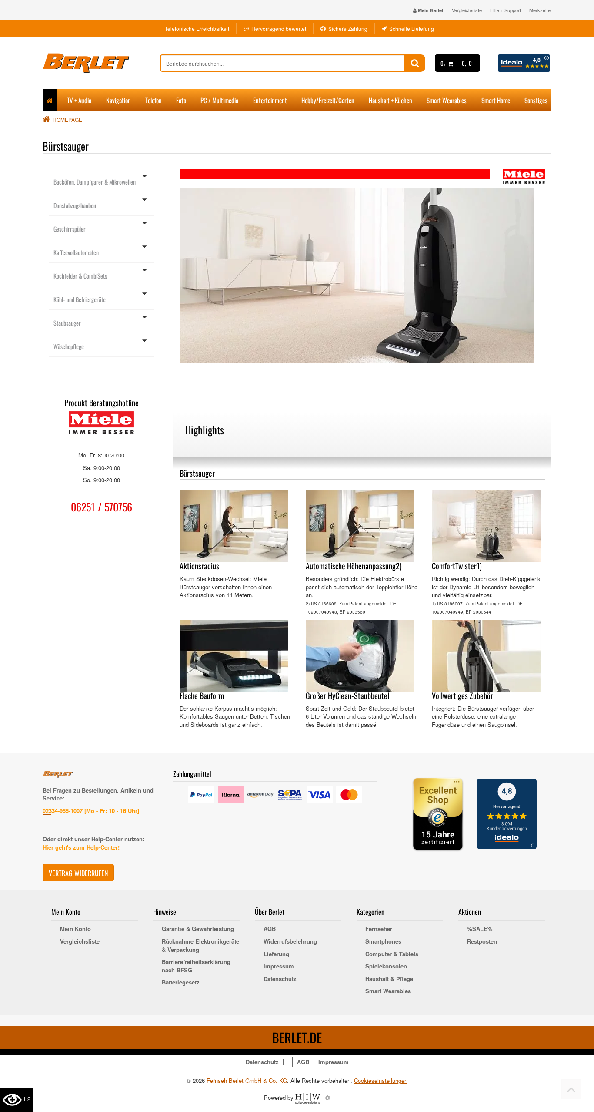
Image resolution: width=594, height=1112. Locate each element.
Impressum (279, 966)
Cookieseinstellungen (380, 1081)
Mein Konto (75, 929)
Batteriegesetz (181, 982)
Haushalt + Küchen (390, 100)
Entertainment (270, 100)
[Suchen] (415, 63)
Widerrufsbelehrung (290, 941)
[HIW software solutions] (308, 1097)
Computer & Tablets (391, 954)
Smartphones (383, 941)
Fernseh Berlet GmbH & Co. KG (247, 1080)
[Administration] (327, 1097)
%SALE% (480, 929)
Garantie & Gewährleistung (198, 929)
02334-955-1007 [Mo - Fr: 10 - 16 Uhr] (91, 810)
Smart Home (495, 100)
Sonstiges (535, 100)
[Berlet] (101, 63)
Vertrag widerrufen (78, 873)
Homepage (67, 119)
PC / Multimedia (219, 100)
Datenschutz (280, 979)
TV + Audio (79, 100)
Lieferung (276, 954)
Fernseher (378, 929)
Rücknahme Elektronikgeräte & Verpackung (200, 945)
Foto (181, 100)
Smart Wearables (447, 100)
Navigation (118, 100)
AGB (270, 929)
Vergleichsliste (467, 10)
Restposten (482, 941)
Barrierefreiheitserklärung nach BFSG (196, 966)
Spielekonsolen (386, 966)
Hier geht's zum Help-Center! (81, 847)
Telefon (153, 100)
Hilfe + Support (505, 10)
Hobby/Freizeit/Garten (327, 100)
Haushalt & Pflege (389, 979)
